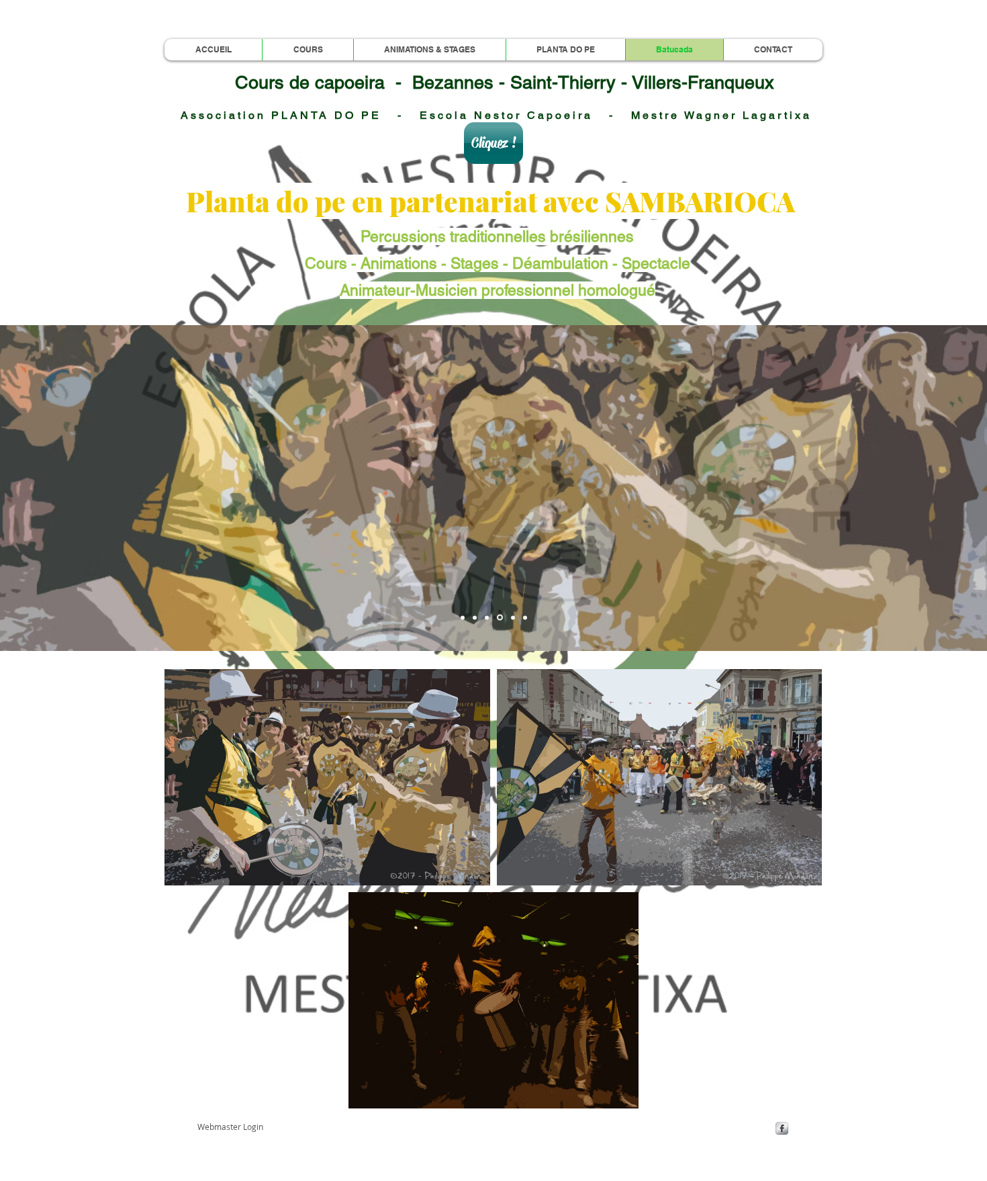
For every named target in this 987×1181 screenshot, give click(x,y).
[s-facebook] (781, 1128)
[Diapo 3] (487, 617)
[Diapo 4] (500, 618)
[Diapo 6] (525, 617)
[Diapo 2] (475, 617)
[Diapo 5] (513, 617)
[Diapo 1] (463, 617)
